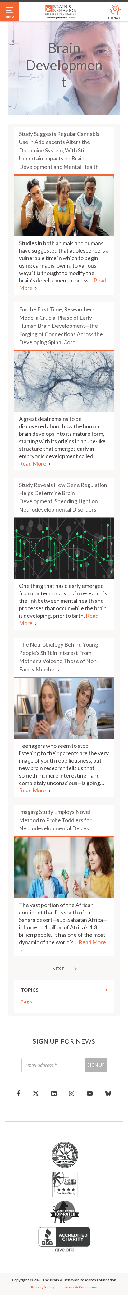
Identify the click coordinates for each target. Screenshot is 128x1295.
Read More (33, 463)
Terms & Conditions (80, 1287)
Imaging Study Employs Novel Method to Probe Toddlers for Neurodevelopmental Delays (55, 820)
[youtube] (89, 1093)
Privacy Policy (42, 1287)
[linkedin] (54, 1093)
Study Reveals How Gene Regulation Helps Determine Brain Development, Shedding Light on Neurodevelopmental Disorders (63, 497)
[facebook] (18, 1093)
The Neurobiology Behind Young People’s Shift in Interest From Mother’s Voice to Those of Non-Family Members (58, 656)
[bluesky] (108, 1093)
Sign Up (96, 1064)
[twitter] (35, 1093)
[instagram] (71, 1093)
